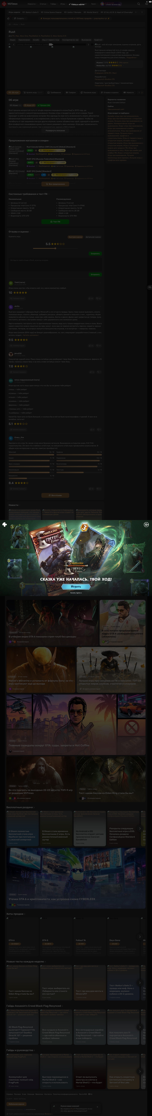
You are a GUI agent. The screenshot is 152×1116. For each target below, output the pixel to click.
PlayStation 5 (46, 36)
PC (13, 36)
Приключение (24, 40)
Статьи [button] (43, 4)
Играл (30, 105)
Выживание (86, 40)
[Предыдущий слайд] (12, 44)
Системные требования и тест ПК (28, 194)
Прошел (45, 105)
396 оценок (123, 63)
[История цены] (35, 150)
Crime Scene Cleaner (53, 12)
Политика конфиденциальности (65, 1094)
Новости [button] (31, 4)
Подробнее (132, 57)
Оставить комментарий (91, 689)
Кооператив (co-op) (70, 40)
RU (91, 1094)
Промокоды (67, 154)
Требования (56, 92)
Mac (17, 36)
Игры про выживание (117, 155)
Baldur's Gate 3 (32, 12)
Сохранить (95, 254)
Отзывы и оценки (111, 92)
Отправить (95, 275)
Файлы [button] (72, 4)
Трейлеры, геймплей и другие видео (30, 552)
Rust (22, 24)
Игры (15, 24)
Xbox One (24, 36)
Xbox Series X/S (59, 36)
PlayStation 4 (34, 36)
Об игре (15, 92)
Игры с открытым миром (128, 153)
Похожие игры (89, 92)
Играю (17, 105)
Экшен (12, 40)
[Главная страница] (9, 4)
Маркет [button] (83, 4)
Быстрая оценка (75, 237)
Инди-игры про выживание (130, 126)
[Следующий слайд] (89, 44)
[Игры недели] (142, 12)
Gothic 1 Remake (74, 12)
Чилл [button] (93, 4)
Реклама (17, 1094)
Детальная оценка (93, 237)
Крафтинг (98, 40)
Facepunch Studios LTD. (105, 79)
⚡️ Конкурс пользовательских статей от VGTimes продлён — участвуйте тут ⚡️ (75, 18)
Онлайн (36, 40)
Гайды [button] (53, 4)
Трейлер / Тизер (15, 585)
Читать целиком (30, 335)
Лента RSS (83, 1094)
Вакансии (39, 1094)
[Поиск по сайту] (139, 4)
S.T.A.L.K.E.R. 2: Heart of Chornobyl (118, 12)
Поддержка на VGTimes (82, 154)
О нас (24, 1094)
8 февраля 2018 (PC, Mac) (105, 73)
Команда (30, 1094)
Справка (9, 1094)
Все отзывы (57, 495)
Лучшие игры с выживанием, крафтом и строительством (120, 135)
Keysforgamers (41, 154)
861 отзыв (56, 154)
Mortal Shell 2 (92, 12)
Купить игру (34, 92)
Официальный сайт (116, 109)
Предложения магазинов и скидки (29, 140)
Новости (130, 92)
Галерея (72, 92)
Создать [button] (20, 18)
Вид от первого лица (50, 40)
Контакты (48, 1094)
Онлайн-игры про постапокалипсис (123, 116)
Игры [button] (62, 4)
